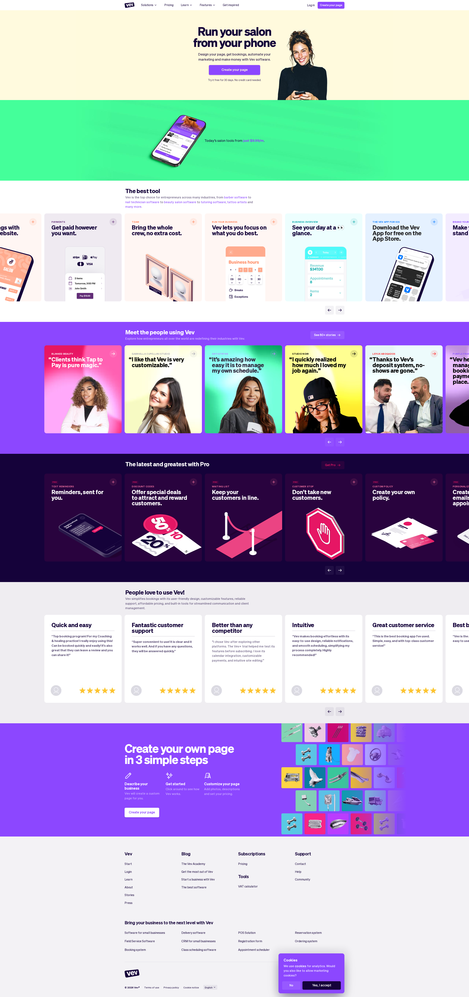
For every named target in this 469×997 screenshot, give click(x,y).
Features (206, 5)
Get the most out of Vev (197, 872)
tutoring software (213, 202)
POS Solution (247, 933)
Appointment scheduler (254, 950)
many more (133, 206)
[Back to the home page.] (129, 5)
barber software (235, 197)
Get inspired (231, 5)
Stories (129, 895)
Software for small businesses (145, 933)
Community (302, 879)
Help (298, 872)
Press (128, 903)
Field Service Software (140, 941)
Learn (185, 5)
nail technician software (142, 202)
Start (128, 864)
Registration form (250, 941)
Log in (311, 5)
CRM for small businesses (198, 941)
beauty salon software (180, 202)
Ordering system (306, 941)
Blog (186, 853)
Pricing (168, 5)
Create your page (331, 5)
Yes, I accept (321, 985)
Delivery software (193, 933)
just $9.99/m (253, 140)
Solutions (147, 5)
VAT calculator (248, 886)
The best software (193, 887)
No (291, 985)
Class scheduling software (198, 950)
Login (128, 872)
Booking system (135, 950)
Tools (243, 876)
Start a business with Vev (198, 879)
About (129, 887)
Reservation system (308, 933)
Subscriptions (251, 853)
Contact (300, 864)
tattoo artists (237, 202)
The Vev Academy (193, 864)
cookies (300, 966)
